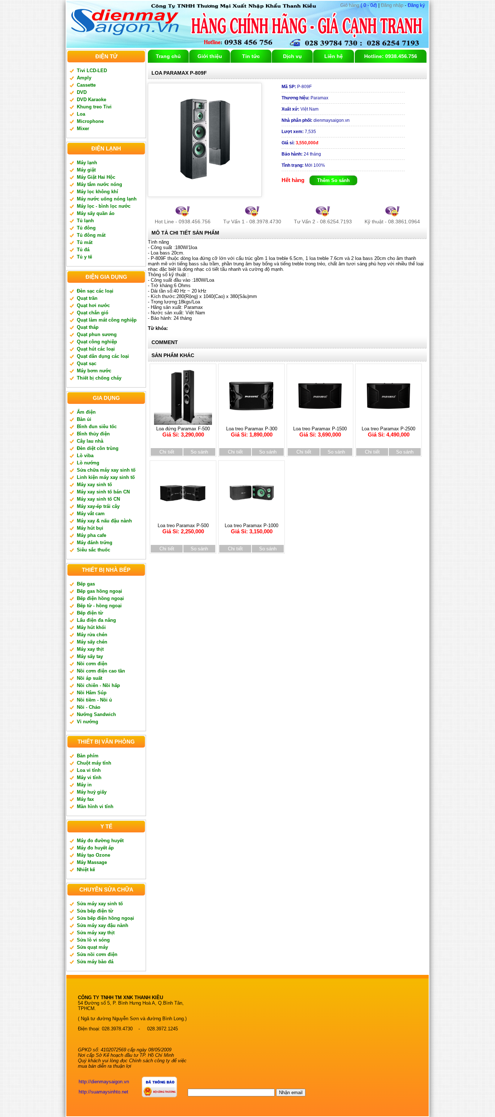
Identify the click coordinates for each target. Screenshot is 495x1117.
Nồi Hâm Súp (92, 692)
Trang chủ (168, 56)
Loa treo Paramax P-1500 (320, 432)
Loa (81, 114)
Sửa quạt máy (92, 947)
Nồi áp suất (89, 678)
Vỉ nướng (87, 721)
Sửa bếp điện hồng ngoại (105, 918)
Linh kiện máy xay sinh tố (106, 477)
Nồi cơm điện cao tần (101, 671)
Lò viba (85, 455)
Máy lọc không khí (97, 191)
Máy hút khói (91, 627)
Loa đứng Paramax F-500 (183, 432)
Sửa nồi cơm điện (97, 954)
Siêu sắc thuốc (93, 550)
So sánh (199, 452)
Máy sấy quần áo (96, 213)
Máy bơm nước (94, 370)
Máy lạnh (87, 162)
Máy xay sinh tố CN (98, 499)
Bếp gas (86, 584)
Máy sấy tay (90, 656)
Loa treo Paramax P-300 (251, 432)
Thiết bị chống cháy (99, 378)
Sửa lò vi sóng (93, 940)
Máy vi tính (89, 777)
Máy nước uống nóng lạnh (107, 199)
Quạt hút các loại (96, 349)
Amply (84, 77)
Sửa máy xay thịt (96, 932)
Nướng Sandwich (96, 714)
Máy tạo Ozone (93, 855)
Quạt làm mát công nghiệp (107, 320)
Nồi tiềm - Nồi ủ (94, 700)
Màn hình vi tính (95, 806)
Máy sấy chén (92, 642)
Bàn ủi (84, 419)
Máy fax (85, 799)
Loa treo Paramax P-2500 (388, 432)
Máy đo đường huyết (100, 840)
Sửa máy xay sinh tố (100, 903)
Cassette (86, 85)
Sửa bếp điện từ (95, 911)
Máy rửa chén (92, 634)
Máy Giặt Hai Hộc (96, 177)
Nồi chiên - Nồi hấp (98, 685)
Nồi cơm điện (92, 663)
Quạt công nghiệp (97, 341)
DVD (82, 92)
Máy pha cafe (91, 535)
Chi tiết (166, 452)
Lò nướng (88, 463)
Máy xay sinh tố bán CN (103, 492)
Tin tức (251, 56)
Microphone (90, 121)
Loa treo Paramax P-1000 (251, 528)
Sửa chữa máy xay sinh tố (106, 470)
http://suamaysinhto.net (103, 1092)
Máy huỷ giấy (92, 792)
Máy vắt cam (91, 513)
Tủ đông (86, 228)
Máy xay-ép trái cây (98, 506)
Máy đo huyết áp (95, 848)
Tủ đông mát (91, 235)
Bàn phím (88, 755)
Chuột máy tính (94, 763)
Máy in (84, 784)
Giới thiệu (209, 56)
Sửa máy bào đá (95, 961)
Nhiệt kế (86, 869)
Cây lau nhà (90, 441)
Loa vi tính (89, 770)
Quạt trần (87, 298)
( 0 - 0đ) (358, 5)
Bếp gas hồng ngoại (99, 591)
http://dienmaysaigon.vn (104, 1081)
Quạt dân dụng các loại (103, 356)
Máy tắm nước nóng (99, 184)
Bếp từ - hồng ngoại (99, 605)
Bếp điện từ (90, 613)
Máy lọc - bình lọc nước (103, 206)
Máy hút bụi (90, 528)
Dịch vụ (292, 56)
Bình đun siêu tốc (97, 426)
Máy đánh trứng (94, 542)
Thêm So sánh (333, 180)
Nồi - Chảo (88, 707)
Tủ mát (84, 242)
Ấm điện (86, 412)
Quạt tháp (88, 327)
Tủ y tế (84, 257)
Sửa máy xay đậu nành (102, 925)
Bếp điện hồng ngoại (100, 598)
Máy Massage (92, 862)
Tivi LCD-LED (92, 70)
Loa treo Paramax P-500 (183, 528)
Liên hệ (333, 56)
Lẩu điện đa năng (96, 620)
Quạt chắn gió (92, 312)
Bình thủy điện (93, 434)
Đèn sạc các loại (95, 291)
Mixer (83, 128)
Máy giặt (86, 170)
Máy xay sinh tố (94, 484)
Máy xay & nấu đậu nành (104, 521)
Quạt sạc (86, 363)
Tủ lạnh (85, 220)
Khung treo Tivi (94, 106)
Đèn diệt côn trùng (97, 448)
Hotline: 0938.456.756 (390, 56)
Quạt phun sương (97, 334)
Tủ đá (83, 249)
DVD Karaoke (91, 99)
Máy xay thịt (90, 649)
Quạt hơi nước (93, 305)
